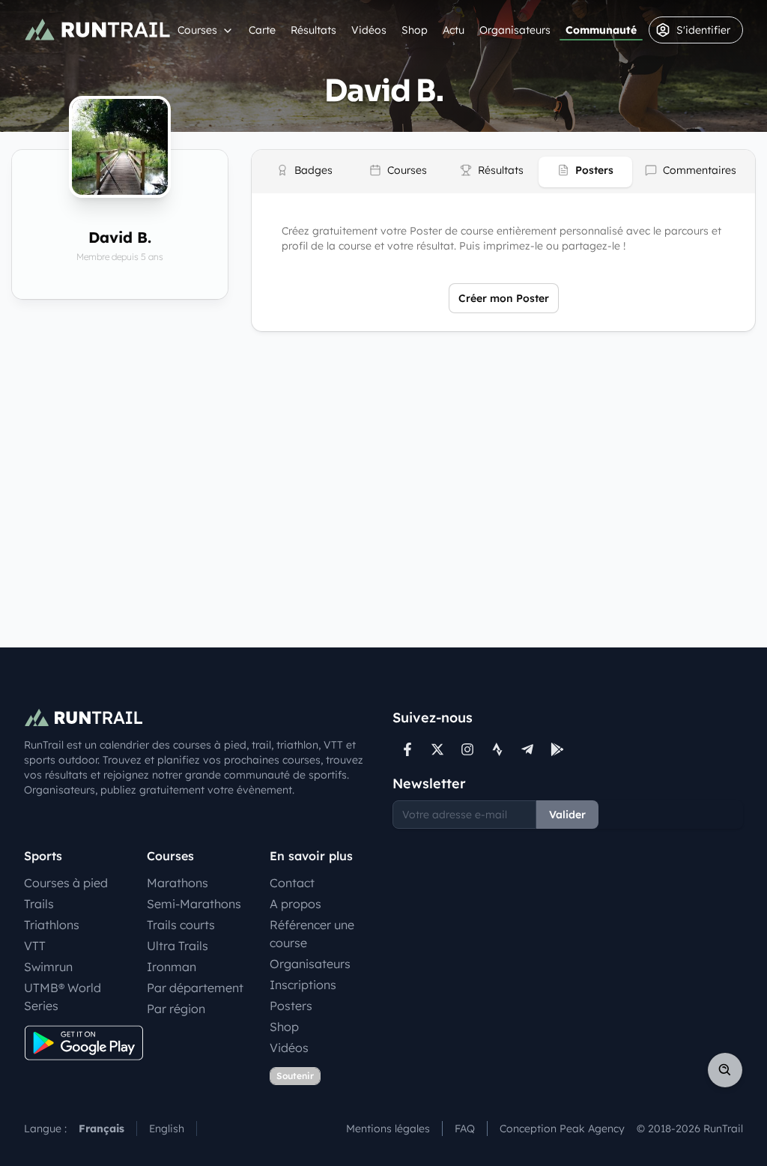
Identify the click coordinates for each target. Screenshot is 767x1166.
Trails (39, 903)
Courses (197, 30)
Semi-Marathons (194, 903)
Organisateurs (515, 30)
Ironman (171, 966)
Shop (414, 30)
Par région (176, 1008)
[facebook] (407, 749)
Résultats (313, 30)
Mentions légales (388, 1128)
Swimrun (48, 966)
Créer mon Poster (503, 298)
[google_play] (557, 749)
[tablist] (503, 171)
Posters (291, 1005)
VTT (35, 945)
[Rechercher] (725, 1070)
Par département (195, 987)
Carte (262, 30)
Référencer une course (312, 933)
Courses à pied (66, 882)
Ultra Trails (177, 945)
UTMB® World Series (62, 996)
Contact (292, 882)
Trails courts (181, 924)
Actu (453, 30)
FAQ (465, 1128)
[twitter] (437, 749)
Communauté (601, 30)
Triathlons (51, 924)
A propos (295, 903)
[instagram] (467, 749)
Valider (567, 814)
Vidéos (368, 30)
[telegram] (527, 749)
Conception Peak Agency (562, 1128)
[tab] (304, 172)
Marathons (177, 882)
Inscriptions (303, 984)
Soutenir (295, 1075)
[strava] (497, 749)
